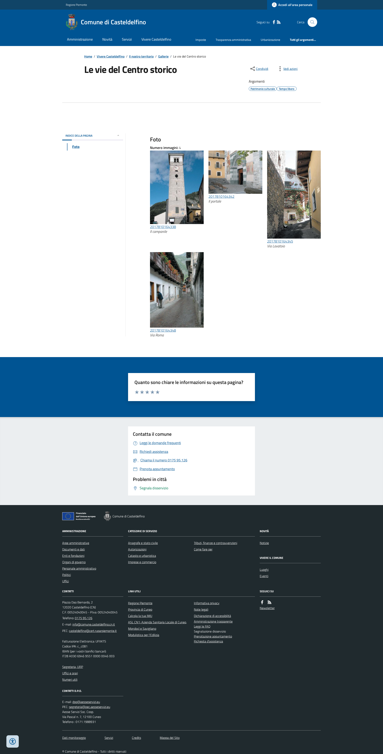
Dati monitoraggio (74, 737)
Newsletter (267, 608)
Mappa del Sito (170, 737)
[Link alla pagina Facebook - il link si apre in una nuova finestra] (273, 22)
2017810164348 (163, 330)
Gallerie (163, 56)
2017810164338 (163, 226)
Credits (136, 737)
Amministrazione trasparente (213, 621)
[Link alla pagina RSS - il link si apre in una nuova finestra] (278, 22)
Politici (66, 574)
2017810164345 (280, 241)
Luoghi (264, 569)
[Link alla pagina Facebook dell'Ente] (262, 602)
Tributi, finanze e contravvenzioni (215, 543)
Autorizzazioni (137, 549)
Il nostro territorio (141, 56)
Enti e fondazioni (73, 555)
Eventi (264, 576)
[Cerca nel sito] (310, 22)
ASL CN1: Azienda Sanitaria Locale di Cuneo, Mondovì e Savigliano (157, 625)
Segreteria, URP (72, 666)
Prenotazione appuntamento (213, 636)
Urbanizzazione (270, 39)
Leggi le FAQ (202, 626)
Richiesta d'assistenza (208, 641)
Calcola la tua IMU (140, 615)
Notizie (264, 543)
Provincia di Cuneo (140, 609)
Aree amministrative (75, 543)
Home (88, 56)
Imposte (200, 39)
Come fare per (203, 549)
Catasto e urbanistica (142, 555)
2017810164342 (221, 196)
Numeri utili (69, 679)
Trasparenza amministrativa (233, 39)
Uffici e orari (70, 673)
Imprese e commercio (142, 562)
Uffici (65, 581)
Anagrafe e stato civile (143, 543)
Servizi (127, 39)
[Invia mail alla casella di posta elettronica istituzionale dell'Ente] (93, 624)
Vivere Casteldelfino (156, 39)
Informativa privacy (206, 603)
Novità (107, 39)
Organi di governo (74, 562)
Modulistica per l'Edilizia (143, 635)
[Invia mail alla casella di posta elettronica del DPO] (86, 701)
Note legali (201, 609)
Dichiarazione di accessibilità (212, 615)
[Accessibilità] (12, 741)
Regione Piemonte (76, 5)
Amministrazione (80, 39)
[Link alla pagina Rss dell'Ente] (269, 602)
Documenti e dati (73, 549)
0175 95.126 (83, 618)
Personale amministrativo (79, 568)
